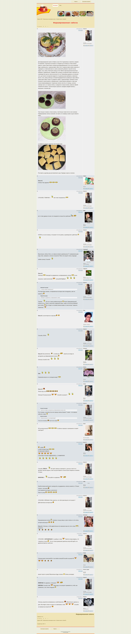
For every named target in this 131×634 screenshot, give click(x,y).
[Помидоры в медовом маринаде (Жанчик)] (68, 16)
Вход (60, 5)
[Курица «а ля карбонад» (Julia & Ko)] (82, 16)
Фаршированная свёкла (65, 23)
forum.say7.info (68, 631)
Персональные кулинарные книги (49, 19)
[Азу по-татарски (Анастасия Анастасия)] (61, 16)
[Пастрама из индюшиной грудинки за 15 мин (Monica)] (90, 16)
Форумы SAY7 (39, 19)
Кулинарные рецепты (86, 1)
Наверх (125, 631)
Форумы (75, 1)
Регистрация (55, 5)
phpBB (67, 632)
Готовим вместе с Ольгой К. (61, 19)
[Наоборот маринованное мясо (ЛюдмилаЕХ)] (75, 16)
